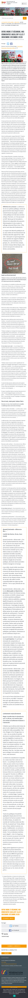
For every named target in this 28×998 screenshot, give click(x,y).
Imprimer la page (5, 936)
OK (14, 995)
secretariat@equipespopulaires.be (9, 964)
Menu (25, 3)
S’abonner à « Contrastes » (14, 946)
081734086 (3, 962)
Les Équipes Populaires (7, 22)
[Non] (26, 993)
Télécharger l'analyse (8, 918)
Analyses (17, 22)
